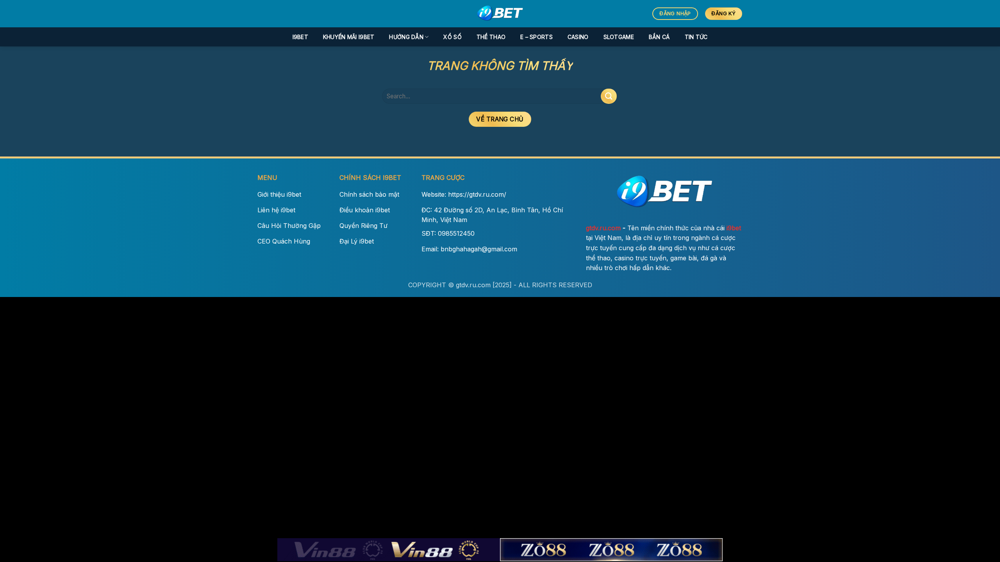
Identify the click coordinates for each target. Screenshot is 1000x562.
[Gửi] (608, 96)
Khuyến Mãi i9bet (348, 37)
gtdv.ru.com (603, 228)
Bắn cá (659, 37)
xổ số (452, 37)
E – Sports (536, 37)
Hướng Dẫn (406, 37)
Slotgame (619, 37)
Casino (578, 37)
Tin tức (696, 37)
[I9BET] (500, 13)
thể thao (491, 37)
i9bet (300, 37)
